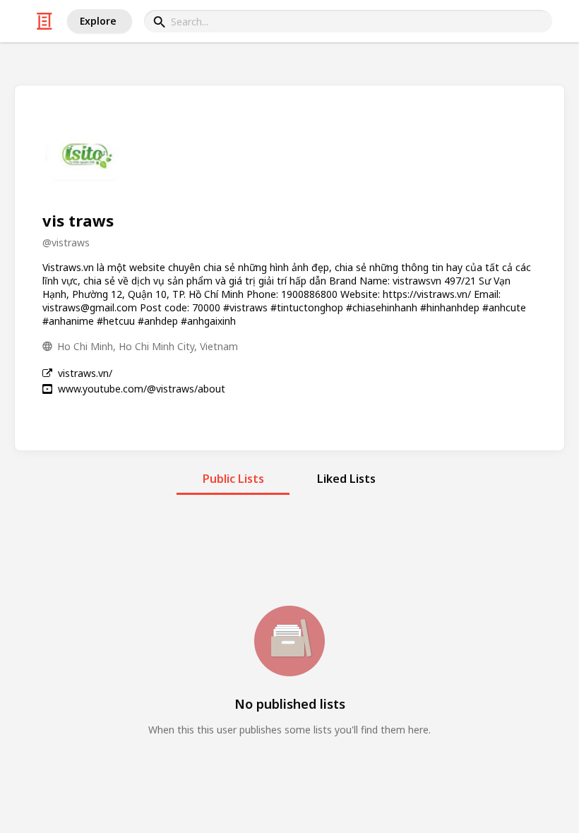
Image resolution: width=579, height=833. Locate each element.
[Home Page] (44, 21)
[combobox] (348, 21)
